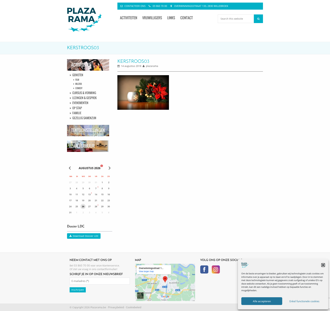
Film (77, 79)
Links (171, 17)
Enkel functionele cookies (304, 301)
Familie (76, 113)
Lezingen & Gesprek (84, 98)
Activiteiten (128, 17)
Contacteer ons (135, 6)
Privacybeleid (116, 307)
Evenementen (80, 103)
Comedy (78, 88)
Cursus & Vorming (84, 93)
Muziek (78, 83)
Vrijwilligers (152, 17)
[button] (323, 265)
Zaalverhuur (83, 146)
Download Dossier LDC (85, 236)
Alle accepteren (262, 301)
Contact (186, 17)
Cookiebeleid (133, 307)
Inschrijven (77, 289)
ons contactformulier (104, 269)
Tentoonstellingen (88, 130)
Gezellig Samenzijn (84, 118)
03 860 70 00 (160, 6)
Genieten (77, 75)
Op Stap (77, 108)
